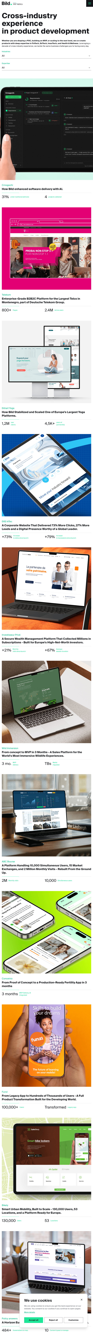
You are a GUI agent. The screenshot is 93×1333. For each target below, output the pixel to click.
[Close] (81, 1299)
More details (29, 1312)
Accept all (33, 1320)
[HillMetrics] (18, 3)
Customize (73, 1320)
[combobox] (46, 55)
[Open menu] (89, 3)
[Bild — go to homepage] (7, 3)
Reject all (53, 1320)
